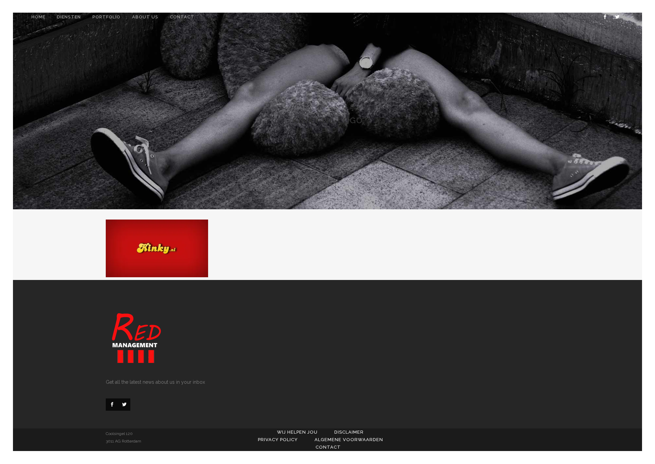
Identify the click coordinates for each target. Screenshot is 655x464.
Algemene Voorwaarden (349, 439)
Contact (328, 447)
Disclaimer (349, 432)
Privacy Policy (278, 439)
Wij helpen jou (297, 432)
